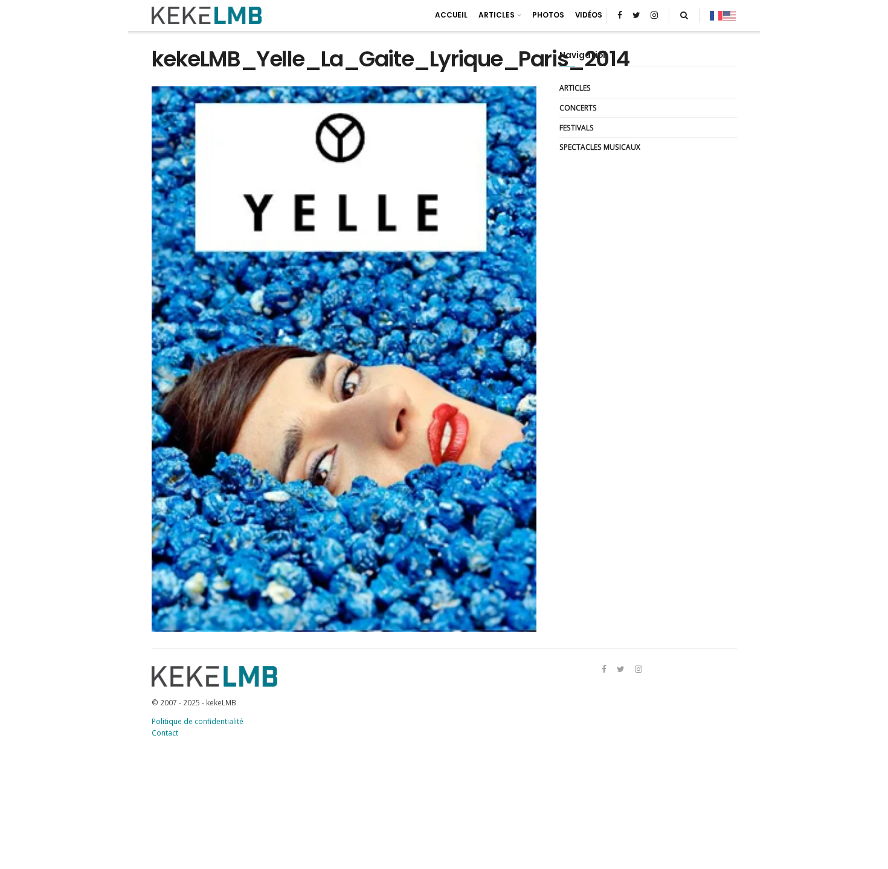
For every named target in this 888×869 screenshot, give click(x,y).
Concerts (578, 107)
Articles (496, 15)
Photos (548, 15)
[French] (716, 15)
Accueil (451, 15)
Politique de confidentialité (197, 721)
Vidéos (588, 15)
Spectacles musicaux (599, 147)
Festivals (576, 127)
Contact (165, 732)
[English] (729, 15)
